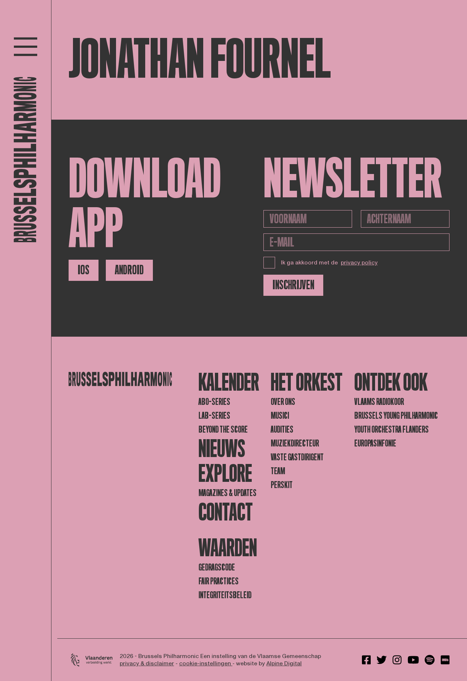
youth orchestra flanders (391, 429)
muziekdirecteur (295, 443)
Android (129, 270)
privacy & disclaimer (147, 663)
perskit (282, 485)
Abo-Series (214, 401)
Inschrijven (293, 285)
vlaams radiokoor (379, 401)
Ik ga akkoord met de (329, 263)
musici (280, 415)
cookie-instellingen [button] (205, 663)
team (278, 471)
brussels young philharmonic (396, 415)
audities (282, 429)
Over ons (283, 401)
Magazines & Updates (227, 493)
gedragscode (216, 567)
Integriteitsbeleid (224, 595)
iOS (83, 270)
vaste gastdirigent (297, 457)
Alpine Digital (284, 663)
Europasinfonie (375, 443)
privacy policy (359, 262)
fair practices (218, 581)
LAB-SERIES (214, 415)
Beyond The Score (223, 429)
